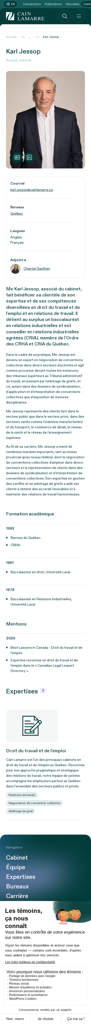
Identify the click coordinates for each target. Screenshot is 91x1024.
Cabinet (17, 858)
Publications (53, 4)
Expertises (20, 877)
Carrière (17, 896)
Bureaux (17, 886)
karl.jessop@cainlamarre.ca (31, 189)
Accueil (11, 37)
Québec (16, 213)
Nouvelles (72, 4)
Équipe (15, 867)
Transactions (32, 4)
